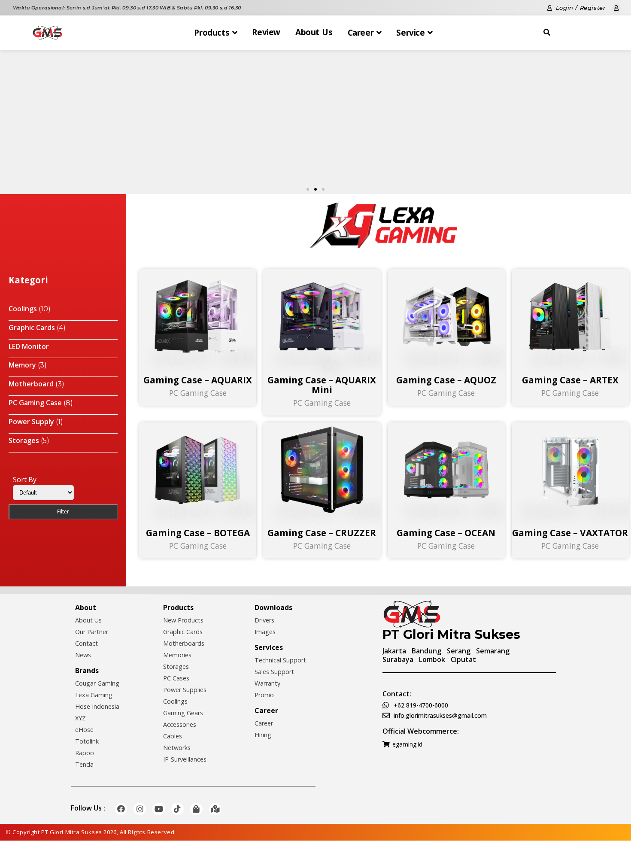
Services (269, 647)
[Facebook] (121, 809)
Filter (63, 511)
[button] (307, 189)
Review (266, 32)
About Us (314, 32)
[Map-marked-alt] (215, 809)
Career (266, 710)
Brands (87, 670)
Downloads (273, 607)
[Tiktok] (177, 809)
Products (178, 607)
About (85, 607)
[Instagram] (139, 809)
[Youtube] (158, 809)
